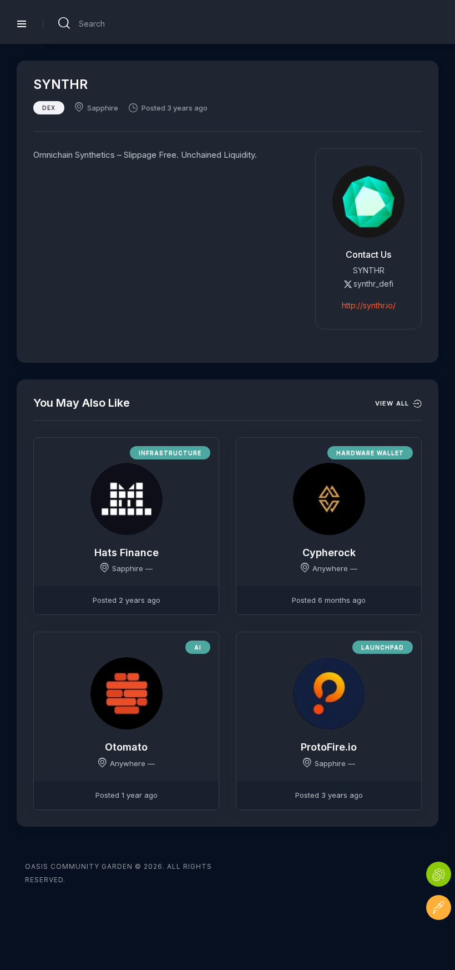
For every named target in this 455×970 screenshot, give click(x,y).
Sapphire (102, 107)
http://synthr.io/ (369, 305)
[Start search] (64, 23)
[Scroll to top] (438, 940)
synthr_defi (373, 283)
